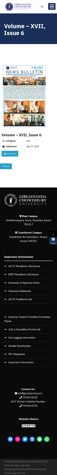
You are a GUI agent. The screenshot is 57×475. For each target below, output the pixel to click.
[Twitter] (25, 439)
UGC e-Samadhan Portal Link (24, 329)
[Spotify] (39, 439)
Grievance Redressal (19, 291)
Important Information (20, 362)
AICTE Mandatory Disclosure (24, 266)
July (28, 140)
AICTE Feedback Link (20, 299)
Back (7, 166)
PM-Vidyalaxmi (16, 354)
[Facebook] (10, 439)
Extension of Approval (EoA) (24, 282)
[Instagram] (17, 439)
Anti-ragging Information (21, 337)
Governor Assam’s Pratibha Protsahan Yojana (27, 319)
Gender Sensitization (19, 345)
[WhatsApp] (47, 439)
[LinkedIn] (32, 439)
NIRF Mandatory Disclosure (23, 274)
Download (11, 153)
